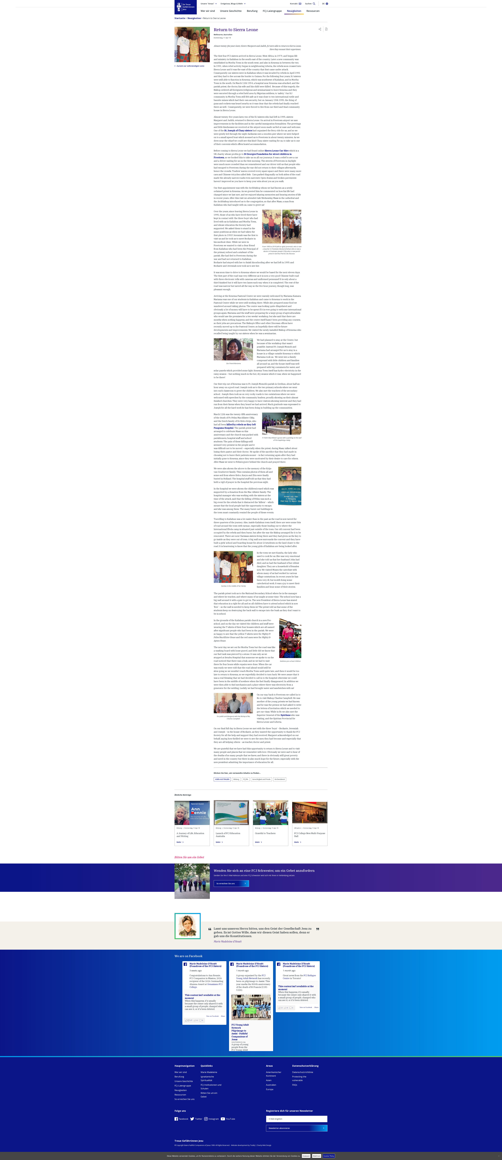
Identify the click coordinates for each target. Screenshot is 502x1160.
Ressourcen (313, 10)
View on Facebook (259, 1007)
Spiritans (285, 715)
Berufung (252, 10)
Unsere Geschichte (231, 10)
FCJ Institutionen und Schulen (211, 1086)
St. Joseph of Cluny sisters (238, 130)
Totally (252, 1145)
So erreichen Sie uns (225, 883)
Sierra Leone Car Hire (277, 150)
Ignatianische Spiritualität (207, 1078)
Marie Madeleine (209, 1072)
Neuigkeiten (294, 10)
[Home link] (185, 7)
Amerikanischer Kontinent (273, 1074)
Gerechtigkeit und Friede (261, 779)
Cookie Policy (328, 1156)
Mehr (179, 842)
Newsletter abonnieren (279, 1128)
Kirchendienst (280, 779)
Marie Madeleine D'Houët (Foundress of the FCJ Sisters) (205, 964)
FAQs (294, 1084)
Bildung (236, 779)
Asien (268, 1080)
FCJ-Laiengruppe (272, 10)
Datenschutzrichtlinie (302, 1072)
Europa (269, 1089)
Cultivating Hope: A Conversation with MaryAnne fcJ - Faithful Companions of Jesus (286, 1025)
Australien (271, 1084)
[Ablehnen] (498, 1156)
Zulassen (306, 1156)
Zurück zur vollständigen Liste (190, 66)
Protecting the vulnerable (299, 1078)
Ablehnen (317, 1156)
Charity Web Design (264, 1145)
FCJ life (245, 779)
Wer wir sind (208, 10)
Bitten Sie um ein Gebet (209, 1095)
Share (270, 1007)
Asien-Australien (222, 779)
